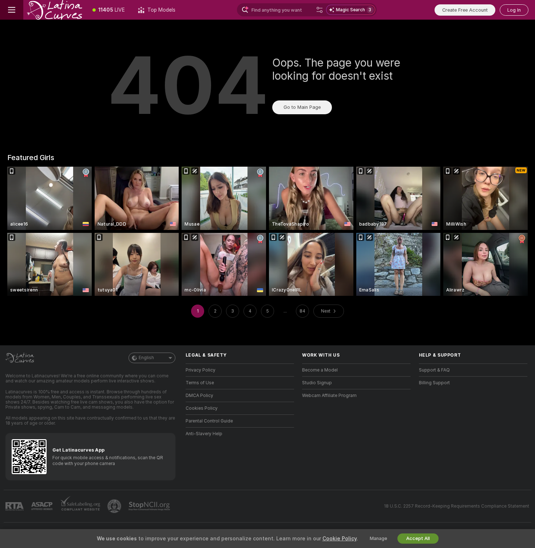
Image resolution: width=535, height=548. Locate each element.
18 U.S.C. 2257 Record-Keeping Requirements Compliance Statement (456, 506)
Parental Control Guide (209, 421)
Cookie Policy (339, 538)
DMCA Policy (199, 395)
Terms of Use (200, 382)
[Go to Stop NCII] (149, 506)
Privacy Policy (200, 370)
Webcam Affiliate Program (329, 395)
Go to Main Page (302, 107)
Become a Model (320, 370)
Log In (514, 10)
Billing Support (434, 382)
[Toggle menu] (11, 10)
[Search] (319, 10)
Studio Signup (317, 382)
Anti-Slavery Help (204, 433)
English (146, 357)
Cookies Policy (202, 408)
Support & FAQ (434, 370)
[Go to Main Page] (54, 10)
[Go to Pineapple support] (115, 506)
